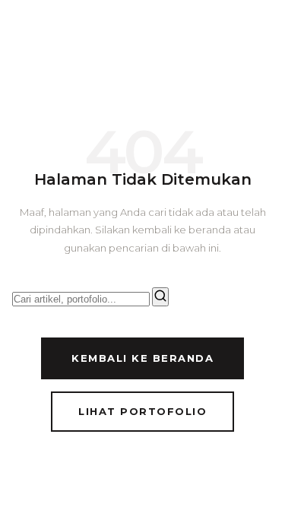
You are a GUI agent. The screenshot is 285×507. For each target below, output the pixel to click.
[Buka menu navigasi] (259, 35)
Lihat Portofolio (142, 411)
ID (180, 34)
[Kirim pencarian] (160, 296)
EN (207, 34)
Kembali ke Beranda (142, 358)
